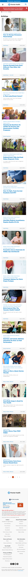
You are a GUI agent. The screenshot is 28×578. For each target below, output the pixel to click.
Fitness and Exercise (11, 335)
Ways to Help (21, 532)
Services (21, 523)
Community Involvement (21, 529)
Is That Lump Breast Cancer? (12, 96)
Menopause (11, 33)
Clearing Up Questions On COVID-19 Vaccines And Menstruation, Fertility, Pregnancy (12, 127)
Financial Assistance (7, 556)
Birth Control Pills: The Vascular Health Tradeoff (11, 309)
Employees (21, 540)
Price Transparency (7, 554)
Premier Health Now (7, 136)
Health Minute (5, 75)
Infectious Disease (11, 121)
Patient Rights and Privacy (21, 543)
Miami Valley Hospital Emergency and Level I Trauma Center (9, 503)
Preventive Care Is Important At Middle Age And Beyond (14, 250)
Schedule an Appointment (7, 521)
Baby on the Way (6, 366)
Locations (21, 521)
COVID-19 (5, 121)
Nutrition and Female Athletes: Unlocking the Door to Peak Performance (13, 340)
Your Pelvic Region (20, 63)
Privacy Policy (21, 545)
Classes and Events (7, 543)
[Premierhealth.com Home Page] (1, 11)
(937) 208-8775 (6, 507)
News (7, 540)
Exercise (4, 335)
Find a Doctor (7, 525)
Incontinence (5, 218)
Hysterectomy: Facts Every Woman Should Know (12, 462)
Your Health (5, 11)
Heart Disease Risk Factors (8, 306)
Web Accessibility (21, 551)
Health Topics (5, 33)
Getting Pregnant (12, 154)
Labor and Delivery (18, 367)
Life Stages (17, 121)
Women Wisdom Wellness (7, 549)
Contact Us (7, 527)
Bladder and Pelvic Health (8, 186)
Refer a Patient (7, 536)
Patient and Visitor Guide (21, 525)
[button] (2, 4)
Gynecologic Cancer (7, 187)
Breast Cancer (5, 92)
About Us (21, 527)
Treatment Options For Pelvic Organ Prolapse (13, 280)
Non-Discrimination (21, 549)
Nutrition (17, 335)
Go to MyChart (7, 523)
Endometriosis (6, 154)
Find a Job (7, 534)
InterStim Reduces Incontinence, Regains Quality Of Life (14, 221)
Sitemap (21, 553)
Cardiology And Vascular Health (9, 304)
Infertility (5, 155)
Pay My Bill (7, 529)
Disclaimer (21, 547)
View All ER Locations (8, 510)
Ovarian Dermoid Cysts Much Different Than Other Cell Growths (13, 67)
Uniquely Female (17, 33)
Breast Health (12, 92)
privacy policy (20, 570)
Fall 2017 (11, 75)
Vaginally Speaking (7, 189)
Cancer (16, 92)
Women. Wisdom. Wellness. (8, 381)
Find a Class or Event (7, 532)
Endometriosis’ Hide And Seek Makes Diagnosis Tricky (13, 158)
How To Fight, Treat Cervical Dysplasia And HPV (12, 192)
